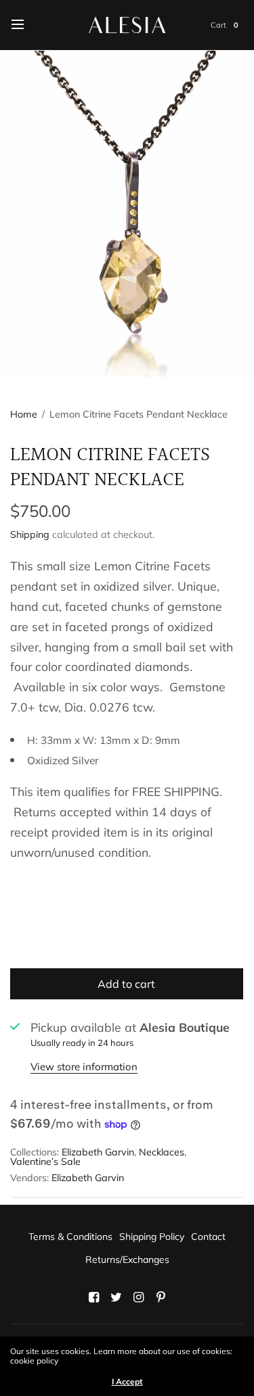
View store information (83, 1066)
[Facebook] (93, 1297)
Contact (208, 1236)
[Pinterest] (160, 1297)
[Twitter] (116, 1297)
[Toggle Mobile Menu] (26, 25)
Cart (218, 25)
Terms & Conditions (70, 1236)
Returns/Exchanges (127, 1259)
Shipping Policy (151, 1236)
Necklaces (161, 1152)
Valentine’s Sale (45, 1161)
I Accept (127, 1382)
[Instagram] (138, 1297)
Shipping (29, 534)
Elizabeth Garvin (98, 1152)
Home (23, 414)
